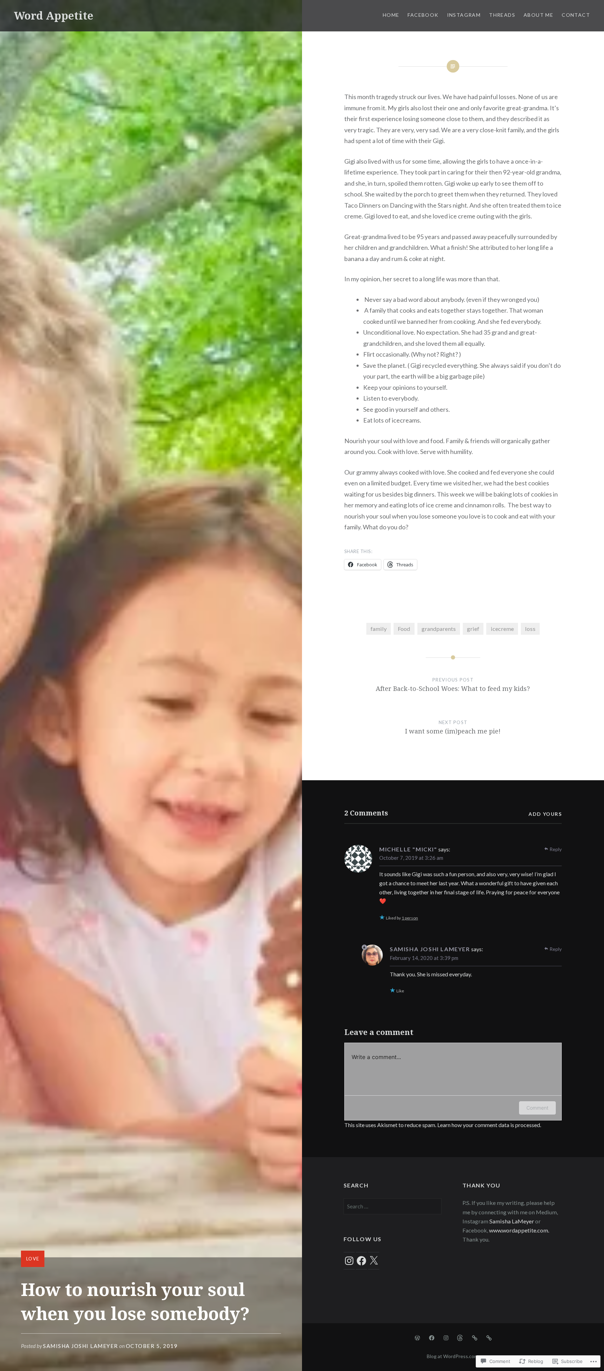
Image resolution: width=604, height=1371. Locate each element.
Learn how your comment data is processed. (489, 1125)
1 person (410, 918)
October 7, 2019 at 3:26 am (411, 858)
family (379, 628)
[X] (373, 1260)
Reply (555, 849)
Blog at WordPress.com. (453, 1356)
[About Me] (474, 1337)
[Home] (417, 1337)
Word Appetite (53, 15)
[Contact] (489, 1337)
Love (32, 1258)
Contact (576, 15)
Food (404, 628)
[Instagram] (349, 1260)
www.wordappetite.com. (519, 1230)
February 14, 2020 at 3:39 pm (424, 958)
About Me (538, 15)
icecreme (502, 628)
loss (530, 628)
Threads (502, 15)
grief (473, 628)
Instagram (464, 15)
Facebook (423, 15)
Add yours (545, 814)
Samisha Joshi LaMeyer (80, 1346)
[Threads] (460, 1337)
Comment (537, 1108)
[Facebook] (361, 1260)
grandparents (439, 628)
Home (391, 15)
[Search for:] (392, 1206)
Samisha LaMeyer (511, 1221)
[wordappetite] (431, 1337)
